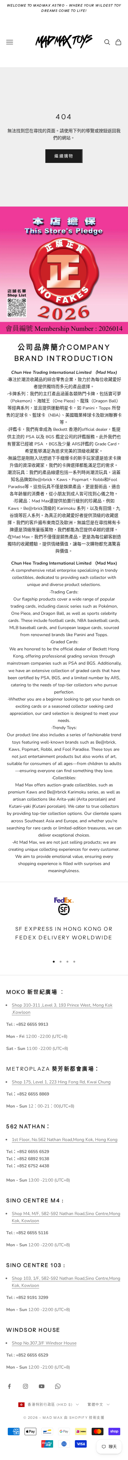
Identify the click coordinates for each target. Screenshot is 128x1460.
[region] (64, 922)
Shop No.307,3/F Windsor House (44, 1343)
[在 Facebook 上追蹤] (9, 1386)
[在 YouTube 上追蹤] (42, 1386)
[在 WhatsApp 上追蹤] (58, 1386)
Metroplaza (53, 1069)
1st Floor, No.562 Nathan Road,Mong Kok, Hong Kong (64, 1140)
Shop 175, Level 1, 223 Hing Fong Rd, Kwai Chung (61, 1082)
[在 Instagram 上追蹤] (25, 1386)
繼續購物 (63, 155)
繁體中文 (95, 1404)
